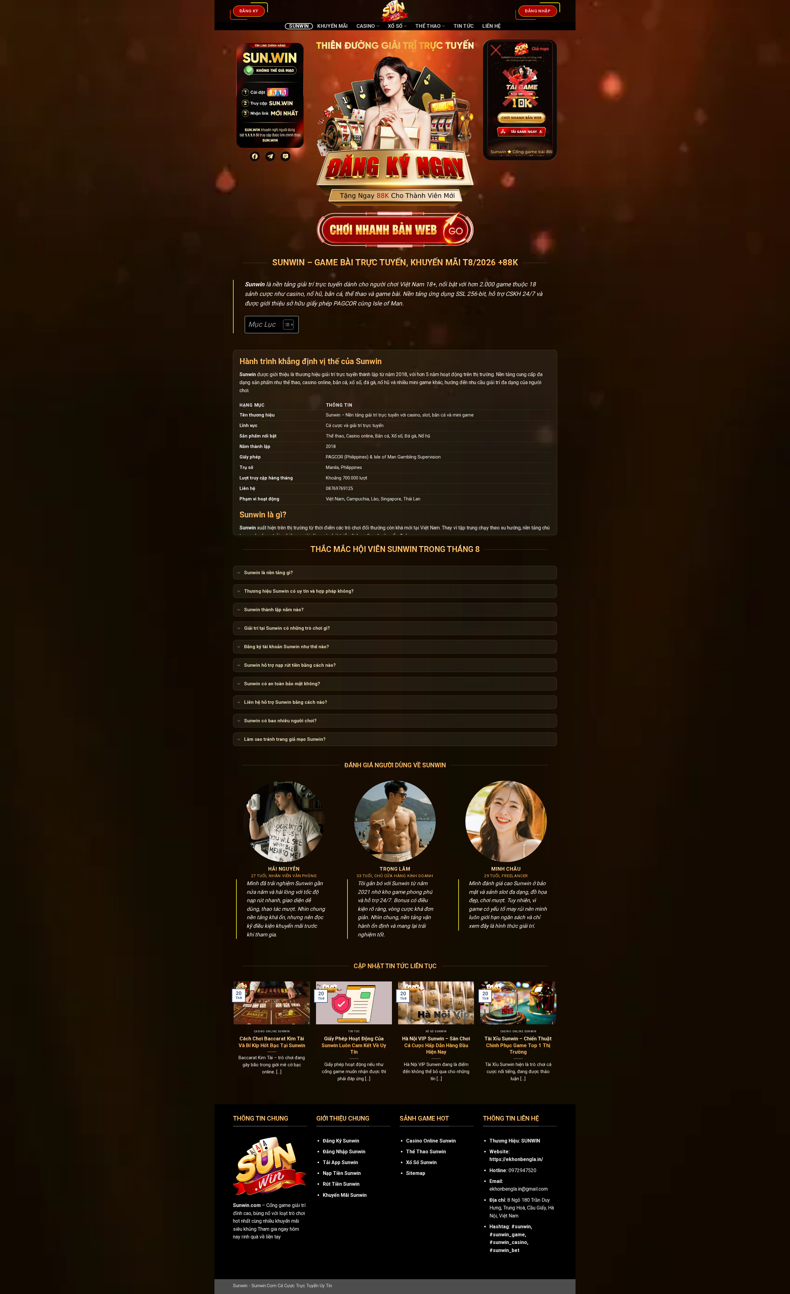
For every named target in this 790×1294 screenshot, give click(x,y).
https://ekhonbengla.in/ (516, 1159)
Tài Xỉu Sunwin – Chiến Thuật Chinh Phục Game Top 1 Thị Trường (518, 1045)
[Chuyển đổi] (238, 573)
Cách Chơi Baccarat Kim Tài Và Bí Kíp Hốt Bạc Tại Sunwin (272, 1042)
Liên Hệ (491, 26)
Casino (365, 26)
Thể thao (428, 26)
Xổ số (395, 26)
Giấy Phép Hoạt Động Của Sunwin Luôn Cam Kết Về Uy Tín (354, 1045)
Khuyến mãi (332, 26)
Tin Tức (464, 26)
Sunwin (299, 26)
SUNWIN (530, 1141)
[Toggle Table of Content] (285, 324)
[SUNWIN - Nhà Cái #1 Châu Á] (395, 11)
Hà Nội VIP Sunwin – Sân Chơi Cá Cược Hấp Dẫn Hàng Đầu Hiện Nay (436, 1045)
